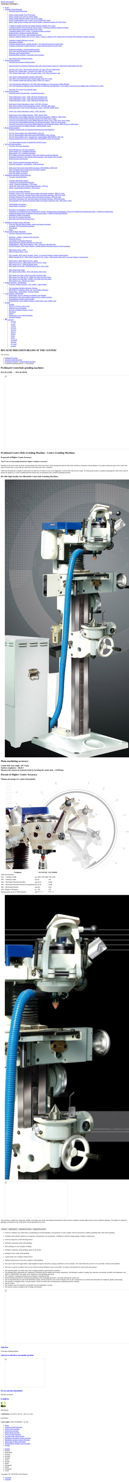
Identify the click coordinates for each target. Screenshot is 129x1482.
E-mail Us (5, 1399)
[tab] (4, 1229)
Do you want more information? (12, 1391)
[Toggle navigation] (18, 4)
